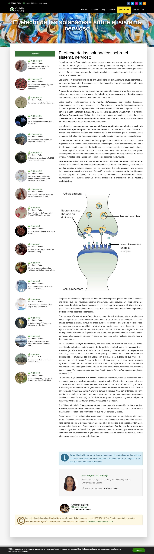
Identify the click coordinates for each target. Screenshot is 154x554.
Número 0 (35, 373)
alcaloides (67, 126)
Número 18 (36, 61)
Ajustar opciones (21, 551)
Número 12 (36, 171)
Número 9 (35, 207)
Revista (84, 10)
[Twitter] (132, 3)
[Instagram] (136, 3)
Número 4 (35, 299)
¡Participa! (124, 10)
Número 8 (35, 226)
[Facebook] (128, 3)
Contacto (136, 10)
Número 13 (36, 152)
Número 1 (35, 354)
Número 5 (35, 281)
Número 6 (35, 263)
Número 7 (35, 244)
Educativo (112, 10)
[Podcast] (144, 3)
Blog (103, 10)
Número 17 (36, 79)
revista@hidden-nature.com (36, 3)
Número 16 (36, 97)
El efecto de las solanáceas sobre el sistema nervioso (93, 55)
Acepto (138, 550)
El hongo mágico (79, 507)
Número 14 (36, 134)
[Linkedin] (140, 3)
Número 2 (35, 336)
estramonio (89, 94)
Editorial (95, 10)
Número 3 (35, 318)
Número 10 (36, 189)
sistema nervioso (99, 164)
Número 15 (36, 116)
